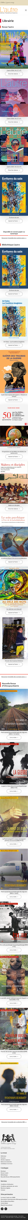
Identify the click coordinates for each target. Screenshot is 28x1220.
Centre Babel (4, 1203)
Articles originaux (5, 1159)
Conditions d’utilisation (7, 1184)
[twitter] (5, 1208)
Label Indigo (23, 1217)
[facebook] (2, 1208)
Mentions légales (5, 1188)
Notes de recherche (6, 1161)
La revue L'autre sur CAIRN (8, 1197)
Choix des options (13, 73)
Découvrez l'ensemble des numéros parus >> (14, 238)
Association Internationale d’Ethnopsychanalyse (14, 1199)
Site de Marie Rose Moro (7, 1201)
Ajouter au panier (13, 221)
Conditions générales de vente (9, 1186)
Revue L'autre (4, 1173)
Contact (3, 1190)
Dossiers (3, 1158)
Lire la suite (13, 737)
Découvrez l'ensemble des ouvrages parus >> (14, 676)
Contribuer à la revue (6, 1163)
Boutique (3, 1171)
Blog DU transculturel (6, 1205)
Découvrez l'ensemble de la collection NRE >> (14, 1122)
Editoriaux (3, 1156)
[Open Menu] (26, 10)
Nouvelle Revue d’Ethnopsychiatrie (10, 1177)
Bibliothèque (4, 1175)
